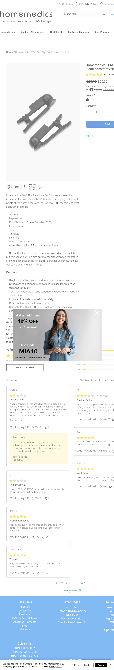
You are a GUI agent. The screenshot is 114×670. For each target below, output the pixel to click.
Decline (87, 664)
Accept (101, 664)
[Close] (110, 665)
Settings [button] (75, 664)
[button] (97, 313)
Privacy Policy (55, 666)
